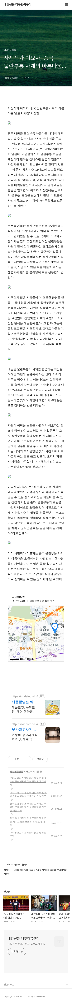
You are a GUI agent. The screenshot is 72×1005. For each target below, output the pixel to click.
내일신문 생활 (16, 771)
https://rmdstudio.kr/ (25, 696)
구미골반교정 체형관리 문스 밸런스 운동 (28, 834)
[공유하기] (22, 759)
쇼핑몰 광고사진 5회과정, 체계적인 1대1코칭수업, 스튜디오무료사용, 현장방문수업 (24, 737)
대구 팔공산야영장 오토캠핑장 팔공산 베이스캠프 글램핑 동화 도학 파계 (28, 821)
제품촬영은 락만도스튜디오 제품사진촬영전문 (24, 702)
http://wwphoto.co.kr (25, 724)
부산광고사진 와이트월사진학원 (24, 730)
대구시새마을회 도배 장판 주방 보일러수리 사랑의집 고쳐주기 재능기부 (28, 794)
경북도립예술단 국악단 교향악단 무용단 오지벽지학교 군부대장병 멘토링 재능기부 (28, 807)
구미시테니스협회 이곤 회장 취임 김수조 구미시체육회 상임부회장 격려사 (28, 781)
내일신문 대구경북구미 (17, 4)
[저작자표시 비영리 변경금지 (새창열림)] (53, 759)
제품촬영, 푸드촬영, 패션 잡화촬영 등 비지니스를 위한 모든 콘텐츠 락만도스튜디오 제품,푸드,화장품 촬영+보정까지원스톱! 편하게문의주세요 (24, 709)
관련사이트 (9, 984)
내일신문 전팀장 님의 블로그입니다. (26, 943)
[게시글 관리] (27, 759)
